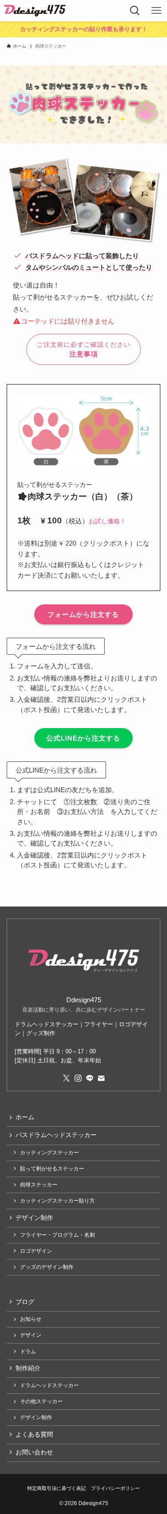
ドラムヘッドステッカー (49, 1385)
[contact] (101, 1078)
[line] (89, 1078)
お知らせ (30, 1319)
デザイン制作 (34, 1217)
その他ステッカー (41, 1401)
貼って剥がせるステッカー (52, 1169)
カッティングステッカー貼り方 (57, 1201)
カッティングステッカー (49, 1153)
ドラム (28, 1351)
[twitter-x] (66, 1078)
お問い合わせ (34, 1452)
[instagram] (77, 1078)
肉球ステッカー (38, 1185)
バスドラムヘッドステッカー (56, 1135)
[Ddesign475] (35, 10)
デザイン (30, 1335)
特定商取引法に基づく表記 (56, 1488)
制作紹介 (28, 1368)
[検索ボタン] (135, 10)
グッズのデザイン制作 (46, 1267)
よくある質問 (34, 1434)
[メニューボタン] (156, 10)
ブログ (25, 1302)
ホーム (25, 1117)
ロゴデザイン (36, 1251)
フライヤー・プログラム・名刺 (57, 1235)
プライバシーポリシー (115, 1488)
